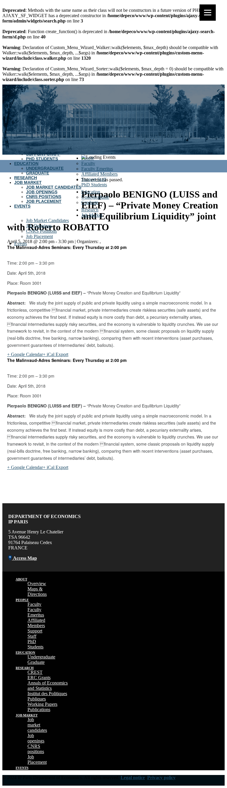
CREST (35, 672)
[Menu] (208, 12)
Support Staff (93, 179)
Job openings (35, 738)
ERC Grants (39, 677)
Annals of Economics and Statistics (47, 685)
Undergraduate (45, 168)
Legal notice (133, 777)
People (87, 158)
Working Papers (42, 704)
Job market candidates (37, 725)
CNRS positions (35, 749)
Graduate (37, 173)
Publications (38, 709)
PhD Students (42, 158)
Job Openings (41, 192)
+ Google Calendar (25, 354)
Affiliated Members (99, 174)
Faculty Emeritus (97, 168)
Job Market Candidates (53, 187)
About (21, 579)
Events (22, 206)
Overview (36, 583)
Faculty (88, 163)
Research (25, 177)
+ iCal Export (55, 354)
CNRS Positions (43, 196)
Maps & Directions (37, 591)
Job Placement (43, 201)
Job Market (28, 182)
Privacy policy (161, 777)
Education (26, 163)
